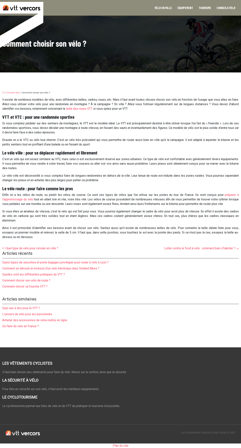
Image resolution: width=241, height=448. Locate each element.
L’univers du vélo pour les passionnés (27, 314)
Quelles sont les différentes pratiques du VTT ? (33, 274)
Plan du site (120, 445)
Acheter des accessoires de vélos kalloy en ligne (34, 320)
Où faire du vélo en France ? (20, 326)
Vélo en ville (163, 8)
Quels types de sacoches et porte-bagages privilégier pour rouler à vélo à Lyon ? (55, 262)
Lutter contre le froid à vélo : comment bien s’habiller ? (199, 248)
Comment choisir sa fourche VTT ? (24, 286)
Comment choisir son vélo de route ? (26, 280)
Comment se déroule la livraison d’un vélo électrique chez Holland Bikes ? (50, 268)
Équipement (185, 8)
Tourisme (205, 8)
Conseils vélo (226, 8)
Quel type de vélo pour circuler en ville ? (32, 248)
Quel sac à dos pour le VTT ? (21, 308)
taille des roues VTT (79, 108)
